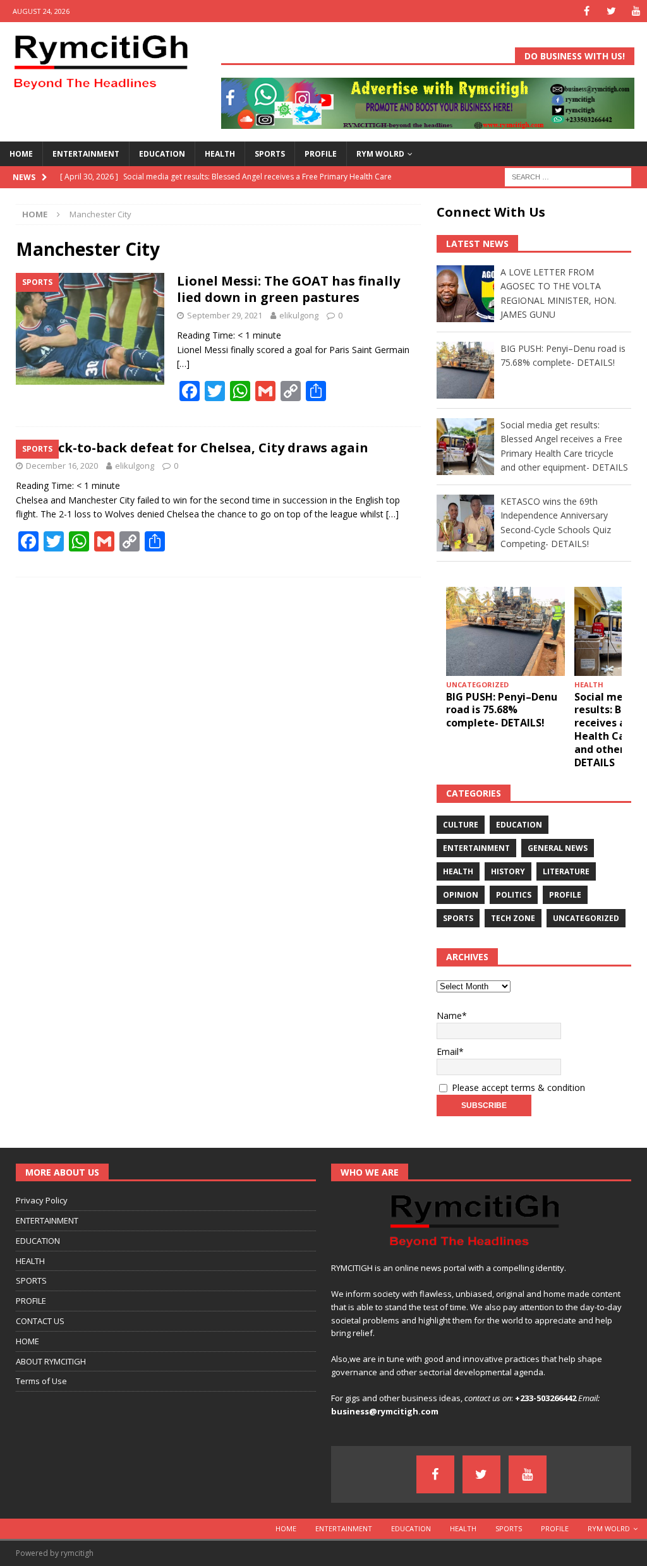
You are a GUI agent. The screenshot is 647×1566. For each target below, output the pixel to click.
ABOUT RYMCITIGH (51, 1361)
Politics (513, 894)
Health (458, 871)
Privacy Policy (42, 1200)
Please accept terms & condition (517, 1087)
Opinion (460, 894)
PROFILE (321, 153)
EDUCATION (162, 153)
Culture (460, 824)
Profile (565, 894)
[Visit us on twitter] (611, 11)
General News (558, 848)
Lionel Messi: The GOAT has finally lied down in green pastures (288, 289)
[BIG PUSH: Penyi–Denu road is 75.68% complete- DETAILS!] (505, 631)
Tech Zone (513, 918)
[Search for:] (568, 176)
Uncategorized (586, 918)
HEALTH (220, 153)
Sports (458, 918)
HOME (21, 153)
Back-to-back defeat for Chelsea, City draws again (204, 447)
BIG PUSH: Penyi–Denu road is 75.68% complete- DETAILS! (501, 710)
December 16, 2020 (62, 465)
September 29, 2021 (224, 315)
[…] (183, 364)
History (508, 871)
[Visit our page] (587, 11)
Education (519, 824)
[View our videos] (636, 11)
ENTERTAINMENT (85, 153)
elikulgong (298, 315)
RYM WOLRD (380, 153)
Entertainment (476, 848)
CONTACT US (40, 1321)
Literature (566, 871)
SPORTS (270, 153)
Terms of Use (41, 1381)
